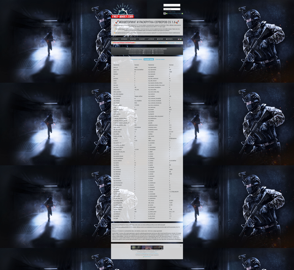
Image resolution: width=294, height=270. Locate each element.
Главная (116, 39)
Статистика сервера (160, 59)
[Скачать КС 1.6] (164, 13)
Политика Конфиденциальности (143, 253)
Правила (124, 39)
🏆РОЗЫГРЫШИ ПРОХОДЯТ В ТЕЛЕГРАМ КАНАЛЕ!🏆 (124, 42)
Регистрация (179, 42)
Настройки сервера (148, 59)
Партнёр (160, 39)
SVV (156, 251)
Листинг (133, 39)
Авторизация (171, 42)
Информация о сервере (136, 59)
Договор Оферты (154, 253)
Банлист (142, 39)
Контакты (170, 39)
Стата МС (151, 39)
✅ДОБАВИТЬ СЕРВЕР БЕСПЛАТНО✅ (174, 13)
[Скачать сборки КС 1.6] (147, 247)
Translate (173, 11)
